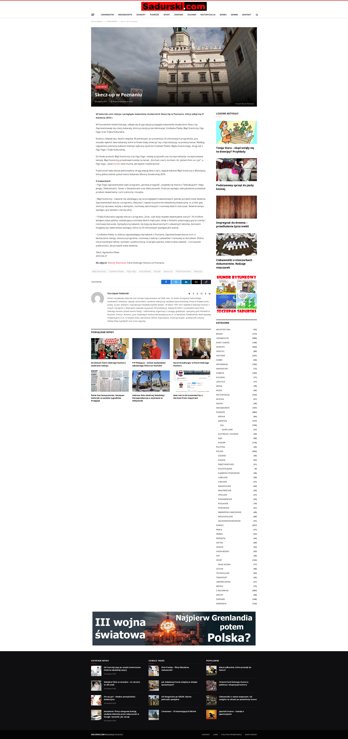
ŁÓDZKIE (222, 455)
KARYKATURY (222, 368)
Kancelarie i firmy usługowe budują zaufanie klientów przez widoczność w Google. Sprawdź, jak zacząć (121, 714)
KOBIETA (220, 373)
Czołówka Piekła (116, 271)
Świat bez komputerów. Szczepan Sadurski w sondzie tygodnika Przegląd (107, 398)
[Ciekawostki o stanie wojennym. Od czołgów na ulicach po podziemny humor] (211, 700)
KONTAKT (246, 14)
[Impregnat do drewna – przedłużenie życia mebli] (236, 207)
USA (222, 425)
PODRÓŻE (154, 14)
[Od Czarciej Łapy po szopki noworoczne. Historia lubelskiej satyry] (96, 671)
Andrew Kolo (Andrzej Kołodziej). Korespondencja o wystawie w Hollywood (148, 398)
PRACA (219, 529)
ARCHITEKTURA (223, 329)
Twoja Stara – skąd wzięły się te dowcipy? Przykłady (235, 149)
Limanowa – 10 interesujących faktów (178, 711)
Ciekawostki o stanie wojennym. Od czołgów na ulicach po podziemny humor (238, 698)
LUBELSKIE (223, 477)
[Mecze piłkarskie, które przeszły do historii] (211, 671)
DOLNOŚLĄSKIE (225, 468)
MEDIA (219, 386)
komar (116, 163)
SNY (218, 555)
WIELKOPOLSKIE (225, 516)
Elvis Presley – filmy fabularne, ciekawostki (175, 668)
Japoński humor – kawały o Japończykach (231, 712)
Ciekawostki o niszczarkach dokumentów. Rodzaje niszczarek (234, 263)
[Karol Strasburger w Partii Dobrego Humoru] (192, 348)
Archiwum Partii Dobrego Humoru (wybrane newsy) (108, 364)
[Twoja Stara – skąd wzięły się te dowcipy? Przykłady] (236, 132)
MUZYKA (220, 399)
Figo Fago (131, 271)
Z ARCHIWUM (101, 87)
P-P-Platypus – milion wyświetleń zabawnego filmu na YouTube (149, 364)
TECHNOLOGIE (222, 573)
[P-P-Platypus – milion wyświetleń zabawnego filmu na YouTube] (151, 348)
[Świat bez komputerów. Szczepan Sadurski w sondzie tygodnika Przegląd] (110, 381)
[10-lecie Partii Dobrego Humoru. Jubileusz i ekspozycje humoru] (211, 685)
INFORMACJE (222, 364)
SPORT (167, 14)
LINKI (215, 734)
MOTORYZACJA (208, 14)
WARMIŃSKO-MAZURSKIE (229, 512)
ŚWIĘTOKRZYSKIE (226, 464)
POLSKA (219, 451)
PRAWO (219, 534)
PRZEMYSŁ (221, 538)
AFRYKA (221, 416)
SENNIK (234, 14)
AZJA (220, 438)
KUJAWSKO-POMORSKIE (229, 473)
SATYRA (219, 542)
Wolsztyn (198, 271)
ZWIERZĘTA (221, 603)
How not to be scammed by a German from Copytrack (188, 396)
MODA (219, 390)
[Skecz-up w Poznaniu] (174, 67)
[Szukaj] (256, 15)
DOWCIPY (141, 14)
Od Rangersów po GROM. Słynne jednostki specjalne (176, 698)
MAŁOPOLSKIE (224, 486)
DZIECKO (220, 351)
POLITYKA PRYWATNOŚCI (231, 734)
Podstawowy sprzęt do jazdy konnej (235, 187)
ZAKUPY (219, 595)
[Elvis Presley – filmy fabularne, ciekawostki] (154, 671)
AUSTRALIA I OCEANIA (228, 434)
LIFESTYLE (220, 381)
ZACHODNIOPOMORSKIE (229, 521)
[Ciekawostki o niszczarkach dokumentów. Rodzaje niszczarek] (236, 244)
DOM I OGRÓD (222, 342)
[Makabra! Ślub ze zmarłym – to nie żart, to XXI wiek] (96, 685)
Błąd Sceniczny (99, 271)
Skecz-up (168, 271)
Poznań (157, 271)
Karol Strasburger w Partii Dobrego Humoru (191, 364)
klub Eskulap (145, 271)
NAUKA (219, 403)
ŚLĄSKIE (221, 460)
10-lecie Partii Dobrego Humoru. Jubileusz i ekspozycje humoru (234, 683)
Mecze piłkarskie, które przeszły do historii (235, 668)
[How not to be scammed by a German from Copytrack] (192, 381)
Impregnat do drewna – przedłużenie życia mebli (232, 224)
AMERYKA (222, 421)
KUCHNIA (192, 14)
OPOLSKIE (222, 494)
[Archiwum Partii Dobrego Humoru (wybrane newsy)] (110, 348)
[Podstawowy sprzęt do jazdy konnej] (236, 169)
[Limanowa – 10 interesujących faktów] (154, 715)
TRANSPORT (221, 577)
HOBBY (219, 360)
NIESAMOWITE (125, 14)
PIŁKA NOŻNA (224, 564)
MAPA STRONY (251, 734)
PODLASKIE (223, 503)
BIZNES (223, 14)
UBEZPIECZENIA (223, 581)
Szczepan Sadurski (118, 293)
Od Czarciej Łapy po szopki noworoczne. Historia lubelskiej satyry (122, 668)
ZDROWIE (178, 14)
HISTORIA (220, 355)
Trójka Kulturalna (183, 271)
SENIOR (219, 547)
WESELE (219, 586)
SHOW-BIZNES (222, 551)
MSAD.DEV (119, 734)
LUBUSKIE (222, 481)
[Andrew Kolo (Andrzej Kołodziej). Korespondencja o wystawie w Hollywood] (151, 381)
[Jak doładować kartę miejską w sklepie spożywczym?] (154, 685)
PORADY (220, 525)
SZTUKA (219, 568)
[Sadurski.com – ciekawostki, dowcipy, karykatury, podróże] (174, 6)
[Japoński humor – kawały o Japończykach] (211, 715)
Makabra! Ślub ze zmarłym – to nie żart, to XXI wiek (122, 683)
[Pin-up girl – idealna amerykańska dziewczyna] (96, 700)
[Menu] (92, 14)
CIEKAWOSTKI (107, 14)
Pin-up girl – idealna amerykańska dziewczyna (119, 698)
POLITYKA (220, 447)
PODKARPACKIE (225, 499)
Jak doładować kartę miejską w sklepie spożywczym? (179, 683)
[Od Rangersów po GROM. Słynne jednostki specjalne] (154, 700)
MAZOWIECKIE (224, 490)
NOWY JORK (227, 429)
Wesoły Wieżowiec (117, 262)
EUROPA (221, 442)
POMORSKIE (223, 508)
